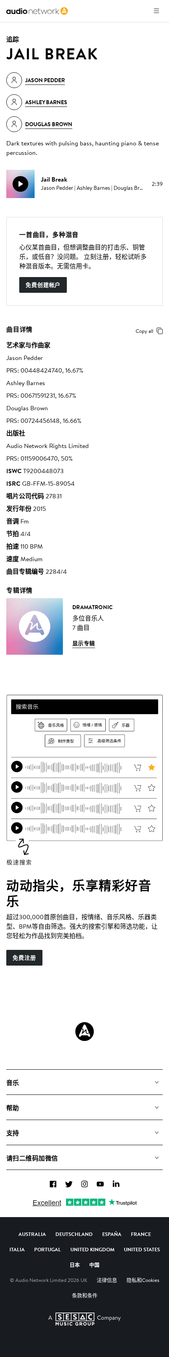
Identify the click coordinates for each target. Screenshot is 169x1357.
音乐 (12, 1082)
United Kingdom (92, 1249)
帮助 (12, 1108)
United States (142, 1249)
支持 (12, 1133)
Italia (17, 1249)
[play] (20, 184)
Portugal (47, 1249)
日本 (75, 1264)
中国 (94, 1264)
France (141, 1234)
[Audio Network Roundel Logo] (84, 1031)
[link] (37, 11)
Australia (32, 1234)
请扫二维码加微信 (32, 1158)
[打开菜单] (156, 11)
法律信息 (107, 1280)
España (111, 1234)
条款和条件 (84, 1295)
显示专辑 (83, 643)
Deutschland (74, 1234)
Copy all (144, 330)
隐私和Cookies (143, 1280)
